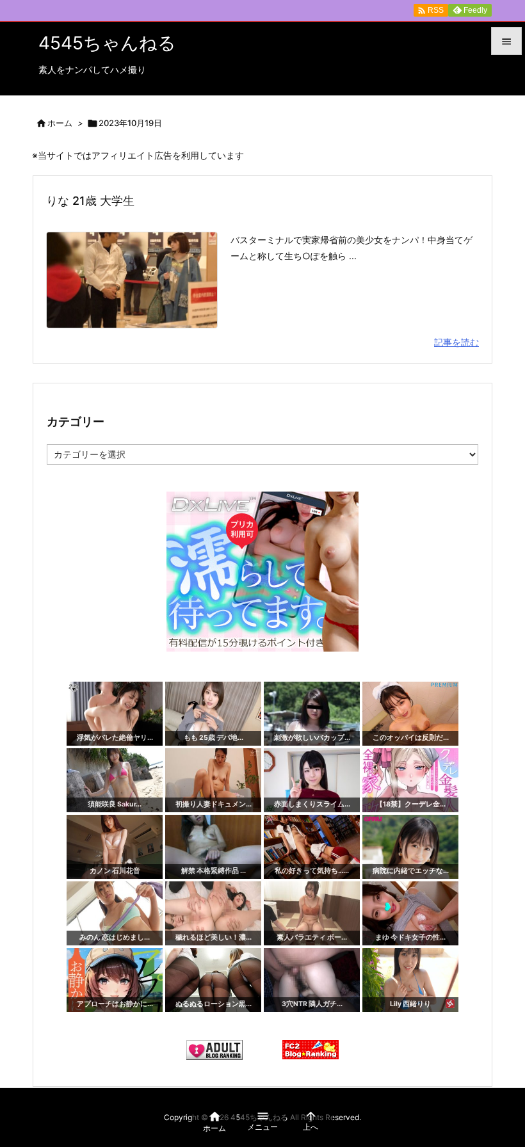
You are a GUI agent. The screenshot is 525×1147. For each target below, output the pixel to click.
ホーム (59, 123)
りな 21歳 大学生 (90, 200)
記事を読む (456, 342)
